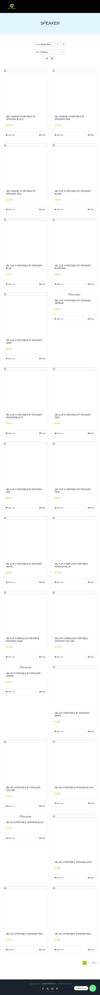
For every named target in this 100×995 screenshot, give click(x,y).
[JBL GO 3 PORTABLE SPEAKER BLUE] (25, 817)
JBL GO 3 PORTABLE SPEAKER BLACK (74, 787)
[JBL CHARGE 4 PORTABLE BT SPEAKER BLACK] (25, 91)
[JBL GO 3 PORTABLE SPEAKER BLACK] (74, 762)
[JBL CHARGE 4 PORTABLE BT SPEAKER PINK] (74, 91)
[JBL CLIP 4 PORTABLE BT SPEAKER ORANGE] (74, 295)
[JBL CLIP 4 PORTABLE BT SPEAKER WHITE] (25, 538)
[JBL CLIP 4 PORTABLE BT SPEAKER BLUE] (25, 240)
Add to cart (11, 135)
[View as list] (52, 58)
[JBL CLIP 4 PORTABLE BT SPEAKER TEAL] (74, 464)
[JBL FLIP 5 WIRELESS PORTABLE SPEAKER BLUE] (74, 538)
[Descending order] (63, 44)
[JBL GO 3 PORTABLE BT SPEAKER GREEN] (25, 667)
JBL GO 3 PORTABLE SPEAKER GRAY (73, 862)
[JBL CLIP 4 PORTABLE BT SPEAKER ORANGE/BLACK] (25, 389)
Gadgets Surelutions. (48, 984)
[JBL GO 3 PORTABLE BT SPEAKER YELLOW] (25, 762)
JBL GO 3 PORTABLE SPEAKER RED (73, 934)
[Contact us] (92, 988)
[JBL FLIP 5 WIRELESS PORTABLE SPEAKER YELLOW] (74, 613)
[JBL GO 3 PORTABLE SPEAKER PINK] (25, 908)
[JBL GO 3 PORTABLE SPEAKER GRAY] (74, 836)
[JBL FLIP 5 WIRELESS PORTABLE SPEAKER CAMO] (25, 613)
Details (43, 135)
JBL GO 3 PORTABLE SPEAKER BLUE (24, 822)
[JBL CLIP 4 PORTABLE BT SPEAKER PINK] (74, 389)
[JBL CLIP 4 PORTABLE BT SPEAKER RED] (25, 464)
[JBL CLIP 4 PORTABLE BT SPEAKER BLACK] (74, 165)
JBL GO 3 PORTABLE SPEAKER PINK (24, 934)
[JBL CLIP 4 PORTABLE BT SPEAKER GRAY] (25, 314)
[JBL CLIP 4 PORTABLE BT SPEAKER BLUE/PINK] (74, 240)
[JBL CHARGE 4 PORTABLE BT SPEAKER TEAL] (25, 165)
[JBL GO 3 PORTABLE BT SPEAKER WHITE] (74, 687)
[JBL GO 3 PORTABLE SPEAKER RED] (74, 908)
